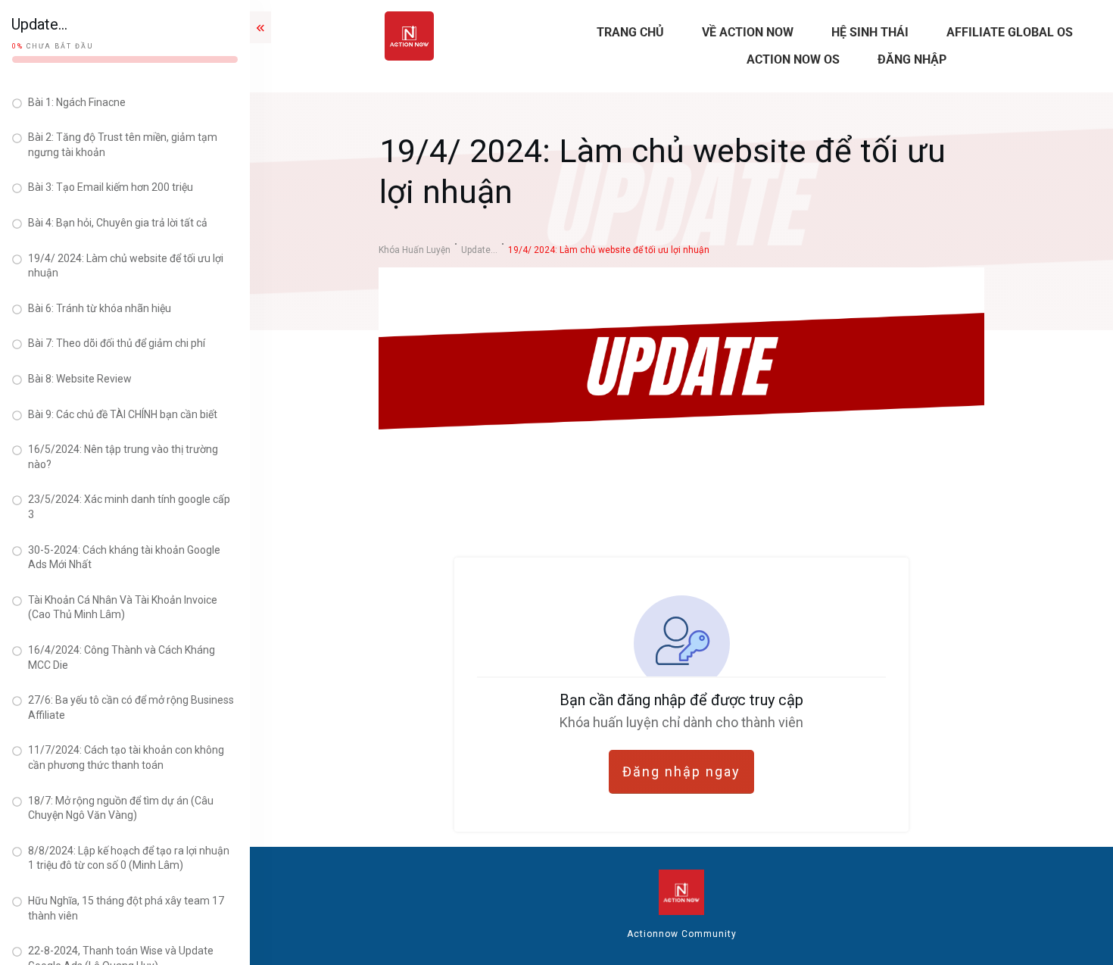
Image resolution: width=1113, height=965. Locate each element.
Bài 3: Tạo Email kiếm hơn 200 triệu (110, 187)
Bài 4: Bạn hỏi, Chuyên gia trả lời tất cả (117, 223)
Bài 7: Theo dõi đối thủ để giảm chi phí (116, 343)
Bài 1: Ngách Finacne (77, 102)
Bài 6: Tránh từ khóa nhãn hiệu (99, 308)
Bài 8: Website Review (80, 379)
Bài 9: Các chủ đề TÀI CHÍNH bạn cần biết (122, 414)
